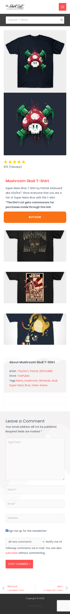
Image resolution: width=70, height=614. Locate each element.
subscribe (12, 553)
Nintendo (45, 380)
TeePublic (24, 376)
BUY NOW (35, 217)
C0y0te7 (23, 371)
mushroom (31, 380)
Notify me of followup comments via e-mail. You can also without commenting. (34, 547)
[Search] (61, 20)
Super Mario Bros (19, 385)
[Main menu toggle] (62, 7)
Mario (19, 380)
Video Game (40, 385)
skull (54, 380)
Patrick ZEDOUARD (41, 371)
